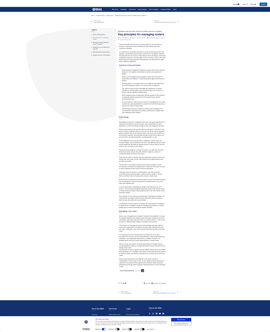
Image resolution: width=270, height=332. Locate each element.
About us (94, 314)
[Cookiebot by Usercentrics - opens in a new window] (86, 329)
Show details (150, 329)
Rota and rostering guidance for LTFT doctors (101, 43)
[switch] (117, 329)
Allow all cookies (181, 319)
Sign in (252, 4)
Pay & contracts (142, 9)
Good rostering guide (99, 34)
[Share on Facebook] (121, 283)
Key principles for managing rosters (101, 38)
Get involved (132, 9)
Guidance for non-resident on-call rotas (101, 48)
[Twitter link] (150, 314)
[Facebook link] (163, 314)
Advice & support (153, 9)
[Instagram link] (153, 314)
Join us (263, 4)
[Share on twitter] (119, 283)
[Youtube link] (160, 314)
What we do (115, 9)
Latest (174, 9)
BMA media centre (114, 314)
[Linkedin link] (157, 314)
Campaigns (124, 9)
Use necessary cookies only (181, 323)
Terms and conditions (133, 314)
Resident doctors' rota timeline (101, 55)
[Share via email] (125, 283)
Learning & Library (166, 9)
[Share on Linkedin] (123, 283)
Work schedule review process (101, 52)
